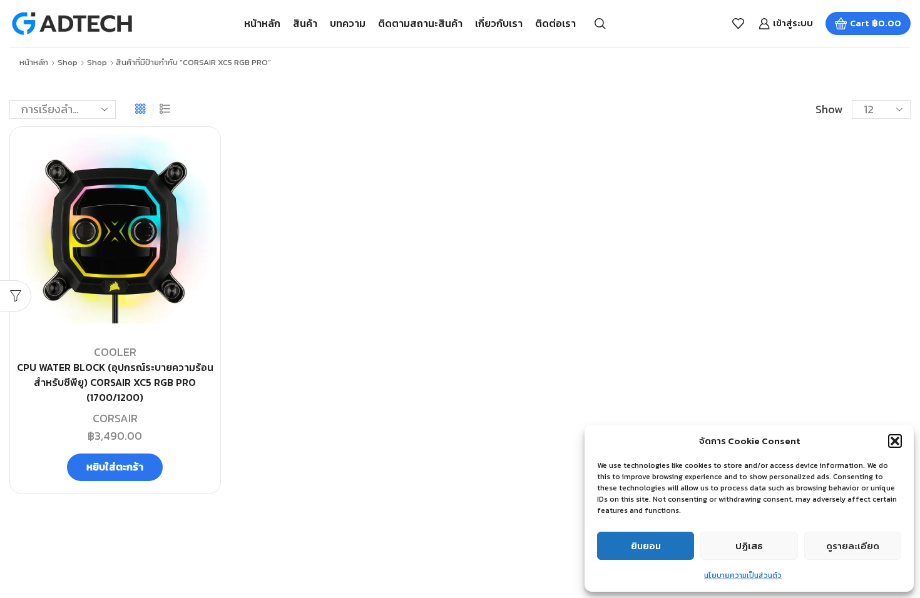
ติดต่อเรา (555, 23)
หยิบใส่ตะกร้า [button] (114, 466)
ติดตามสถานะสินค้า (420, 23)
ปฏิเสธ (749, 546)
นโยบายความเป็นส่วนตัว (743, 575)
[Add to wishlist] (196, 156)
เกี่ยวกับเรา (499, 23)
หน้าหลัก (262, 23)
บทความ (347, 23)
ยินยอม (646, 546)
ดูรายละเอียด (852, 546)
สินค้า (305, 23)
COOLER (115, 351)
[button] (895, 441)
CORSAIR (115, 418)
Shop (68, 62)
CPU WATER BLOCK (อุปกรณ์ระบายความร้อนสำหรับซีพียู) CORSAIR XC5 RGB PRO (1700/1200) (115, 382)
